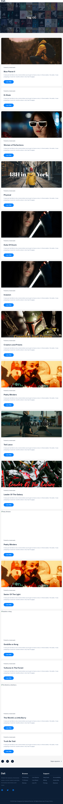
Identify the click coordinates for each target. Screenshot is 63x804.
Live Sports (35, 777)
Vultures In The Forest (13, 668)
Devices (55, 783)
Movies (24, 783)
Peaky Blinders (10, 394)
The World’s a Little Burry (15, 718)
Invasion (7, 295)
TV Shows (25, 780)
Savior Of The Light (12, 594)
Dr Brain (7, 95)
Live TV (34, 783)
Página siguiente (56, 761)
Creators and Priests (13, 345)
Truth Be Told (9, 741)
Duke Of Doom (10, 245)
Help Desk (46, 777)
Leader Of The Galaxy (13, 494)
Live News (35, 780)
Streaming (25, 777)
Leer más (10, 82)
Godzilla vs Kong (11, 644)
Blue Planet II (9, 71)
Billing (45, 780)
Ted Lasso (8, 444)
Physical (7, 195)
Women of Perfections (14, 145)
